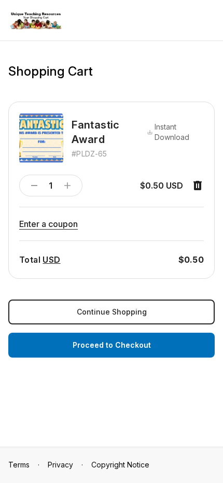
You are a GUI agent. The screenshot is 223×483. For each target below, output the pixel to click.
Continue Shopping (112, 311)
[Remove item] (197, 185)
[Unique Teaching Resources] (35, 21)
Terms (19, 464)
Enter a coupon (48, 224)
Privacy (60, 464)
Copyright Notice (120, 464)
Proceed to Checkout (112, 344)
